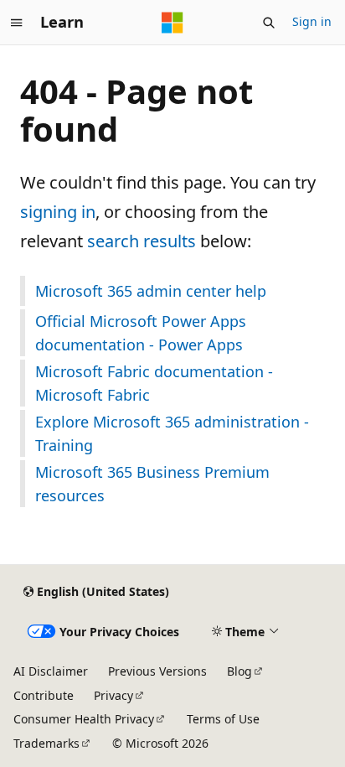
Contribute (43, 695)
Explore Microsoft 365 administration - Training (172, 433)
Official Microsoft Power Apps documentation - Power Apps (140, 333)
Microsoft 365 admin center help (150, 291)
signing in (57, 211)
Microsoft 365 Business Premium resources (152, 483)
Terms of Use (223, 719)
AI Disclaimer (50, 671)
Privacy (113, 695)
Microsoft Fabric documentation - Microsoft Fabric (154, 383)
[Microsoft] (172, 23)
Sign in (312, 21)
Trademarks (46, 743)
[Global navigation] (16, 23)
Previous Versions (157, 671)
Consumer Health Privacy (83, 719)
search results (141, 241)
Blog (239, 671)
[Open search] (269, 23)
